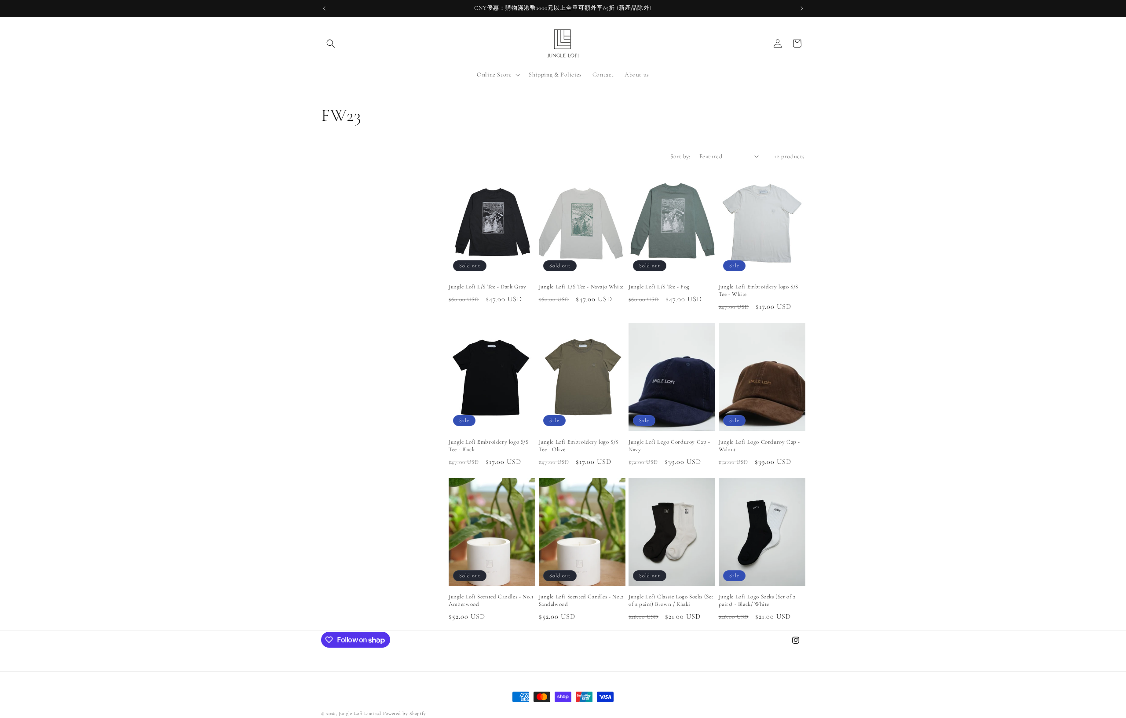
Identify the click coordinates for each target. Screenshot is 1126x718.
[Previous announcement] (324, 8)
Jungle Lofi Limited (360, 713)
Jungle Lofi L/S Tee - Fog (659, 286)
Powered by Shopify (404, 713)
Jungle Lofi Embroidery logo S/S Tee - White (759, 290)
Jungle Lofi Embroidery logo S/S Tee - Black (489, 445)
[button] (330, 43)
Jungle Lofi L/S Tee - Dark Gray (487, 286)
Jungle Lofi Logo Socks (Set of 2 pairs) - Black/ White (757, 600)
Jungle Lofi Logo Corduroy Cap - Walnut (760, 445)
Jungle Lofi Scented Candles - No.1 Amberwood (491, 600)
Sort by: (680, 156)
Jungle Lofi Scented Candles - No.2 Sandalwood (581, 600)
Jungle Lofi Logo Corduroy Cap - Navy (669, 445)
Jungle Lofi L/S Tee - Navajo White (581, 286)
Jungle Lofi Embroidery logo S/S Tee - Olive (579, 445)
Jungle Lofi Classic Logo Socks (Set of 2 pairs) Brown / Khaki (671, 600)
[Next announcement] (802, 8)
